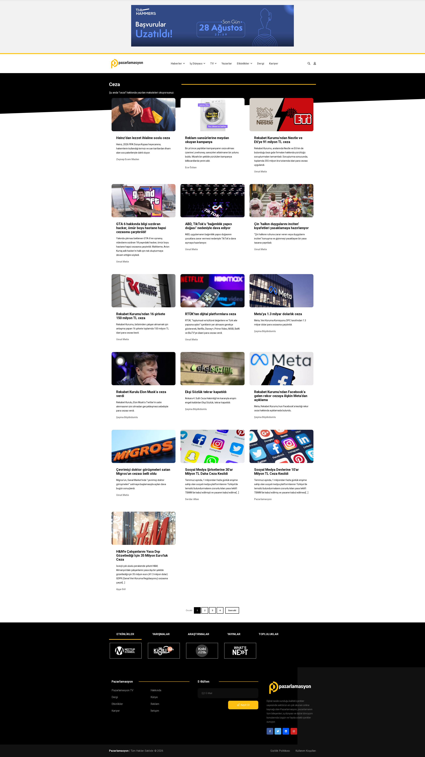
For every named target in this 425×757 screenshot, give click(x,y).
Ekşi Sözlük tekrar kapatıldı (205, 392)
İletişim (155, 710)
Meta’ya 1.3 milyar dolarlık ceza (278, 314)
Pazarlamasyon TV (122, 690)
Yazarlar (226, 63)
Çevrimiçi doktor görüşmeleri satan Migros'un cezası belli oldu (143, 472)
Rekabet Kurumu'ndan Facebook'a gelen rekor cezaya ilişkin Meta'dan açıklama (280, 396)
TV (212, 63)
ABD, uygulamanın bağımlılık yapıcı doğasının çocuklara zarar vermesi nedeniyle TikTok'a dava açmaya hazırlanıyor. (210, 238)
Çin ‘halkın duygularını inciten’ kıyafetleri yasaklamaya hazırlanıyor (281, 226)
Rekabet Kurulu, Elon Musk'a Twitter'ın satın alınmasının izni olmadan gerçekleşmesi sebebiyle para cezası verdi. (142, 406)
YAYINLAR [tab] (233, 634)
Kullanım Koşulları (306, 750)
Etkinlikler (243, 63)
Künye (154, 697)
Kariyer (273, 63)
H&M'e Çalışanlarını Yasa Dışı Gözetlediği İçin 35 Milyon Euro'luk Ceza (142, 555)
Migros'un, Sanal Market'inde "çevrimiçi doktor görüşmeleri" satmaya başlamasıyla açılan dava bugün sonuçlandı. (141, 484)
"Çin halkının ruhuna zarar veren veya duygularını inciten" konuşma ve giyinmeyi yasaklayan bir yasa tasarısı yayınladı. (280, 238)
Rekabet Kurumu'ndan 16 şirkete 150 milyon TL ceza (140, 316)
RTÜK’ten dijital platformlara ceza (210, 314)
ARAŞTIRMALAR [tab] (198, 634)
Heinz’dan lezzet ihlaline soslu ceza (143, 138)
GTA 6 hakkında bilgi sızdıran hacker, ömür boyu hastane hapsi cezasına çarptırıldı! (141, 228)
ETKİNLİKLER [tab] (125, 634)
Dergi (260, 63)
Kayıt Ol (245, 705)
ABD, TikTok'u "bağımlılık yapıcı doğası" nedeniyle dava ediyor (208, 226)
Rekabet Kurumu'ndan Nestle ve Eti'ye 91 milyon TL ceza (278, 140)
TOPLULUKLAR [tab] (268, 634)
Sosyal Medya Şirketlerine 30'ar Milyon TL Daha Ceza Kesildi (209, 472)
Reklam (155, 704)
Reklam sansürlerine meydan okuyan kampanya (207, 140)
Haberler (177, 63)
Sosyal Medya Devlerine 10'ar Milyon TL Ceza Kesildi (276, 472)
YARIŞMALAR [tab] (161, 634)
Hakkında (156, 690)
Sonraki (232, 610)
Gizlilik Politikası (280, 750)
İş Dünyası (196, 63)
